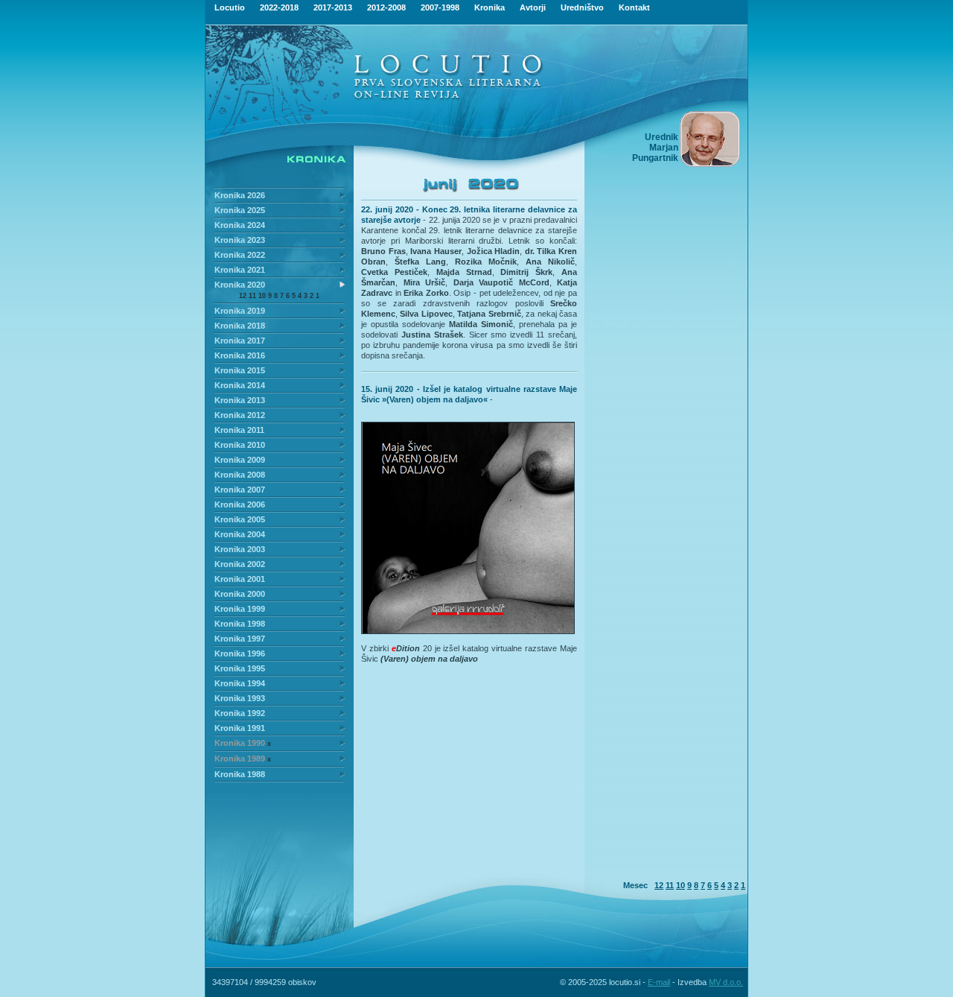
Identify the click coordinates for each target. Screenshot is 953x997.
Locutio (229, 7)
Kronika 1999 (239, 608)
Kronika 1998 (239, 623)
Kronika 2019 (239, 310)
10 (262, 296)
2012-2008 (386, 7)
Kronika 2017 (239, 340)
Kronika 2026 (239, 195)
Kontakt (634, 7)
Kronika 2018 (239, 325)
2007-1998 (440, 7)
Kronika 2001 (239, 579)
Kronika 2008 (239, 474)
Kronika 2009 (239, 459)
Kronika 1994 (239, 683)
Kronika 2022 (239, 254)
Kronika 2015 (239, 370)
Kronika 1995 (239, 668)
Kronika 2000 (239, 593)
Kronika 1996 (239, 653)
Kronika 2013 (239, 400)
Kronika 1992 (239, 713)
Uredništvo (582, 7)
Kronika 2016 (239, 355)
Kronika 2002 (239, 564)
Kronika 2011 (239, 429)
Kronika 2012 (239, 415)
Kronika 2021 (239, 269)
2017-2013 (332, 7)
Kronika (489, 7)
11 (252, 296)
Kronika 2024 (239, 225)
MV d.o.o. (726, 982)
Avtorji (533, 7)
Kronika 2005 (239, 519)
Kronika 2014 (239, 385)
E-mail (659, 982)
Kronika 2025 (239, 210)
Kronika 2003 (239, 549)
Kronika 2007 (239, 489)
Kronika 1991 (239, 728)
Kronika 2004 (239, 534)
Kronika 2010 (239, 444)
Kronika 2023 (239, 239)
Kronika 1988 (239, 774)
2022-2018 (279, 7)
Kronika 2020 (239, 284)
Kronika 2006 (239, 504)
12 (242, 296)
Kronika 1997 (239, 638)
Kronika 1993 (239, 698)
